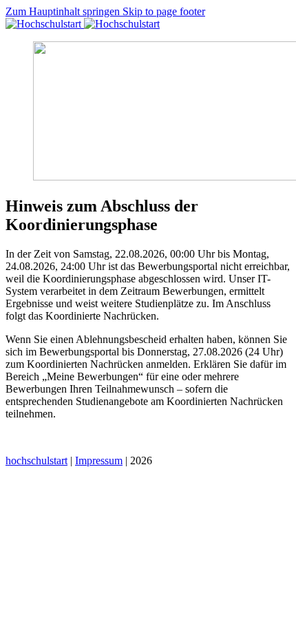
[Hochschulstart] (83, 24)
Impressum (99, 460)
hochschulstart (36, 460)
